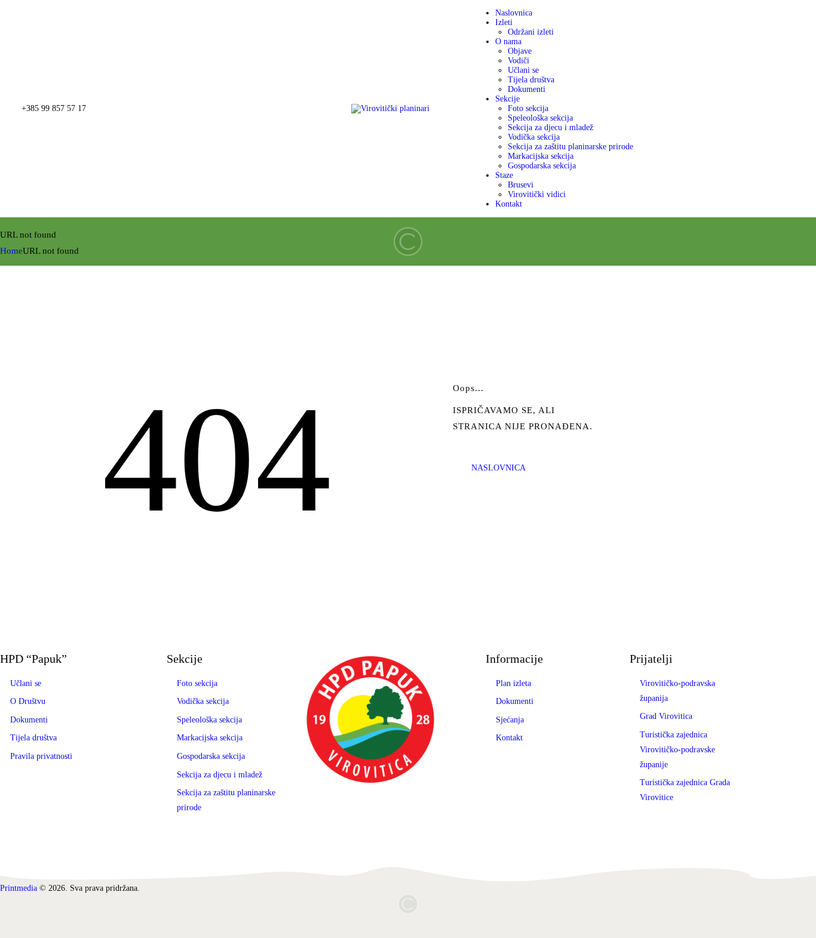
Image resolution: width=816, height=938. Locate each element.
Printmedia (18, 888)
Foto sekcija (197, 683)
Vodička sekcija (203, 701)
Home (11, 251)
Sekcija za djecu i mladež (219, 774)
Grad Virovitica (666, 716)
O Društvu (27, 701)
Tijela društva (33, 737)
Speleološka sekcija (209, 719)
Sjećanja (510, 719)
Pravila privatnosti (41, 756)
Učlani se (25, 683)
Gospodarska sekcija (211, 756)
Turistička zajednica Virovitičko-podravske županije (677, 749)
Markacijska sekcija (210, 737)
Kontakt (509, 737)
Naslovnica (498, 467)
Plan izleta (513, 683)
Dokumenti (29, 719)
